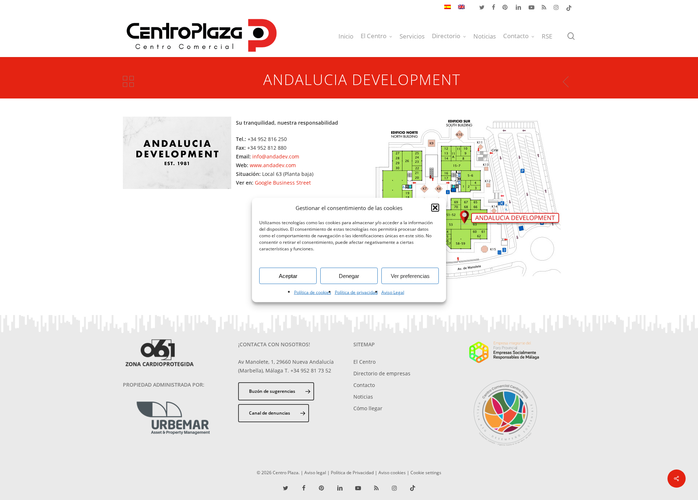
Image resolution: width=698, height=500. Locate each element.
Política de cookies (312, 292)
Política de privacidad (356, 292)
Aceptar (288, 276)
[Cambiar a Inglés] (461, 8)
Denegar (349, 276)
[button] (435, 207)
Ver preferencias (410, 276)
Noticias (363, 396)
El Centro (364, 361)
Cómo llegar (367, 408)
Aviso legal (315, 472)
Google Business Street (283, 182)
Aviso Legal (392, 292)
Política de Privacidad (352, 472)
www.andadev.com (273, 165)
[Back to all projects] (128, 81)
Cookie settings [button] (425, 472)
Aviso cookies (392, 472)
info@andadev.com (275, 156)
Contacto (364, 385)
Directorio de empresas (381, 373)
